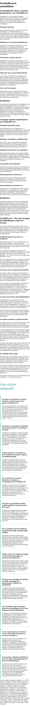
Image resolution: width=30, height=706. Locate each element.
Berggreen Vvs (21, 680)
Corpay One (24, 692)
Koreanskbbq (12, 692)
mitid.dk (9, 686)
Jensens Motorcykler (18, 698)
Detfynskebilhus (12, 696)
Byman (11, 695)
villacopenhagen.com (22, 683)
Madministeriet (4, 695)
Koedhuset (15, 686)
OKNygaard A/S (4, 693)
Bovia (18, 692)
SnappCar (15, 701)
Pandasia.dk (12, 687)
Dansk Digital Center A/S (21, 695)
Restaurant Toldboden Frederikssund (9, 684)
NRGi (27, 680)
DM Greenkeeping (9, 702)
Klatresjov (24, 681)
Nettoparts (12, 689)
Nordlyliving (3, 696)
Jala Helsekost (10, 690)
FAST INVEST (22, 696)
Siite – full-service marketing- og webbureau (16, 699)
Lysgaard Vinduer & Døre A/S (8, 683)
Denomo (27, 698)
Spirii (2, 699)
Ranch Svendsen (16, 681)
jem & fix (22, 686)
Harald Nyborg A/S (21, 689)
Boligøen (8, 681)
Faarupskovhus (4, 687)
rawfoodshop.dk (4, 689)
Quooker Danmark (22, 687)
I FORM (18, 702)
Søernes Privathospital (6, 698)
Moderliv (2, 681)
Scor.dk (21, 701)
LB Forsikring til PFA (6, 701)
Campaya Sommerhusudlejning (18, 693)
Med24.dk (2, 690)
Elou (22, 702)
